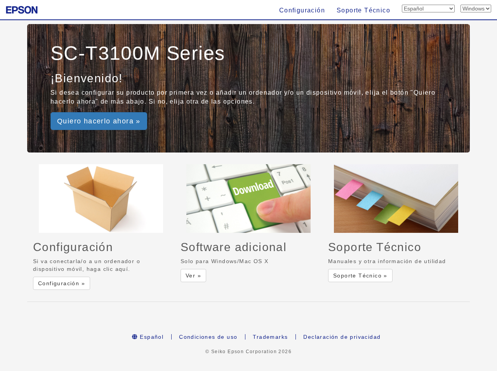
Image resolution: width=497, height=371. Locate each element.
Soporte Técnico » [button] (360, 275)
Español (150, 337)
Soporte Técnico (363, 10)
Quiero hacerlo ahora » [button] (99, 121)
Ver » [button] (193, 275)
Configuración (302, 10)
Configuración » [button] (61, 283)
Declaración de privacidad (342, 337)
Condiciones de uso (208, 337)
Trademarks (270, 337)
